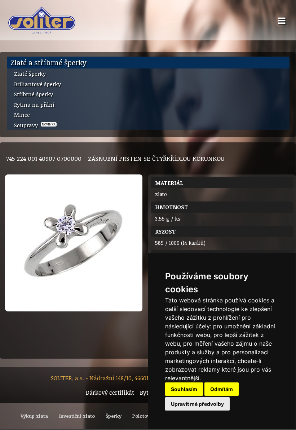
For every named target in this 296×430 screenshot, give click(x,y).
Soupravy (35, 125)
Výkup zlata (34, 416)
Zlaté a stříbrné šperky (48, 62)
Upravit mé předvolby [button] (197, 404)
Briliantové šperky (37, 84)
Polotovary (144, 416)
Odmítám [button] (221, 389)
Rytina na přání (34, 104)
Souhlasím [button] (184, 389)
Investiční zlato (77, 416)
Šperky (114, 416)
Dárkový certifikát (110, 392)
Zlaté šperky (30, 73)
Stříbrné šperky (33, 94)
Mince (22, 114)
